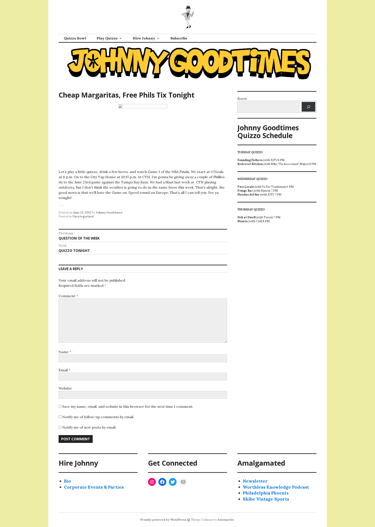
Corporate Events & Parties (94, 487)
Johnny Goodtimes (109, 212)
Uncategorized (83, 216)
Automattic (225, 520)
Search (242, 99)
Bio (67, 481)
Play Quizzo (107, 38)
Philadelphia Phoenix (266, 493)
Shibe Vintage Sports (266, 499)
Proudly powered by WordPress (163, 520)
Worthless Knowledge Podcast (276, 487)
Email (64, 370)
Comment (68, 296)
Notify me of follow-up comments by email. (98, 417)
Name (65, 352)
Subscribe (178, 38)
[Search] (308, 107)
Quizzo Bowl (75, 38)
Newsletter (255, 481)
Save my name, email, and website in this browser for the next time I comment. (127, 406)
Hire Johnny (144, 38)
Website (65, 388)
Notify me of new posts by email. (89, 427)
